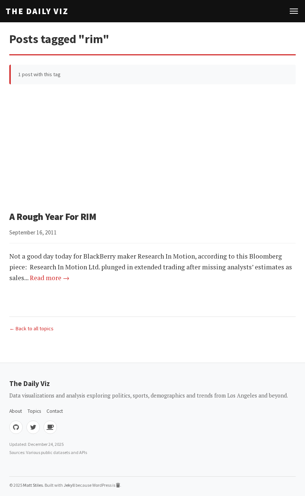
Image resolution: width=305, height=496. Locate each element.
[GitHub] (16, 427)
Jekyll (69, 485)
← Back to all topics (31, 328)
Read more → (50, 277)
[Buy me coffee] (50, 427)
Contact (54, 411)
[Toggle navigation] (293, 11)
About (15, 411)
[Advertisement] (152, 147)
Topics (34, 411)
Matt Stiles (33, 485)
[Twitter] (33, 427)
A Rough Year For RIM (52, 217)
